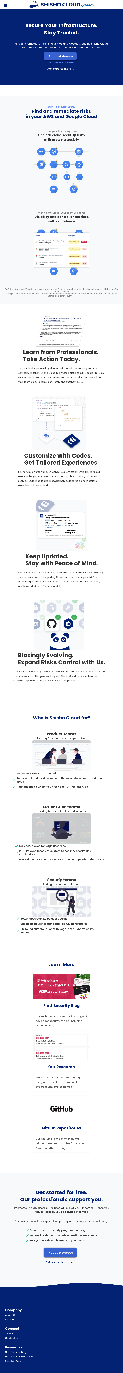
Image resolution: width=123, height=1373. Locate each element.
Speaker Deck (13, 1361)
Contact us (11, 1338)
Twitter (9, 1333)
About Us (10, 1315)
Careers (10, 1319)
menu (5, 5)
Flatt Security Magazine (19, 1356)
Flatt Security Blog (16, 1352)
